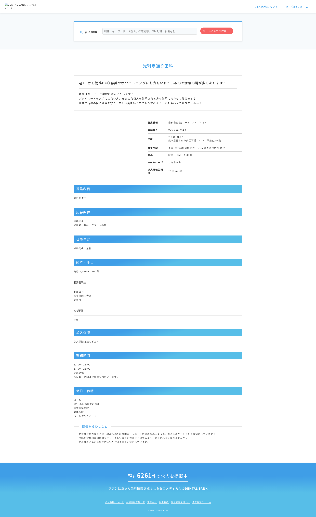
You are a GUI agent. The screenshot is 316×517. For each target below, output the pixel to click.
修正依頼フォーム (297, 7)
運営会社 (152, 502)
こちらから (174, 162)
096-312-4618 (177, 129)
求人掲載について (266, 7)
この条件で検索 (217, 30)
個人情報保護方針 (180, 502)
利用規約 (164, 502)
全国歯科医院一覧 (135, 502)
